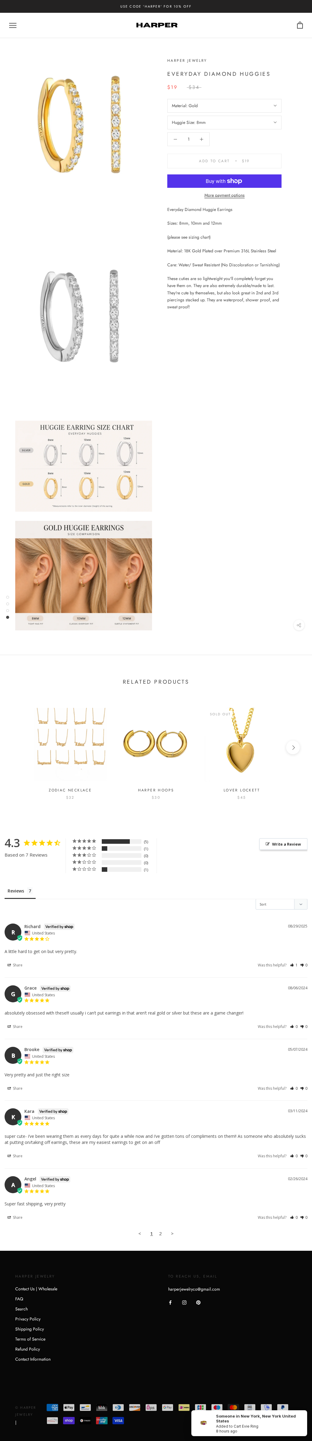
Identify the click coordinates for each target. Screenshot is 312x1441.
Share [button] (17, 965)
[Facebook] (170, 1302)
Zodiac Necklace (70, 790)
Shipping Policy (29, 1329)
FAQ (19, 1299)
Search (21, 1309)
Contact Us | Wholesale (36, 1289)
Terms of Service (30, 1339)
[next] (293, 747)
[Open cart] (300, 25)
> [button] (172, 1233)
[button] (293, 965)
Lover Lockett (242, 790)
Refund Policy (27, 1349)
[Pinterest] (198, 1302)
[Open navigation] (12, 25)
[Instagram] (184, 1302)
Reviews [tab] (16, 891)
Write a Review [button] (286, 844)
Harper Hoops (156, 790)
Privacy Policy (28, 1319)
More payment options (224, 195)
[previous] (19, 747)
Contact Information (33, 1359)
